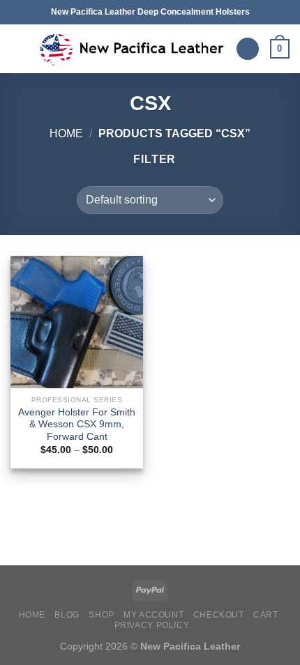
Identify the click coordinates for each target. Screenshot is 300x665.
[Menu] (18, 48)
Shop (101, 615)
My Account (153, 615)
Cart (265, 615)
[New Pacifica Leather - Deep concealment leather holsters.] (131, 48)
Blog (66, 615)
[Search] (248, 49)
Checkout (218, 615)
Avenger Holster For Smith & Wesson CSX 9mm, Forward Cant (76, 424)
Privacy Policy (152, 625)
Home (66, 133)
